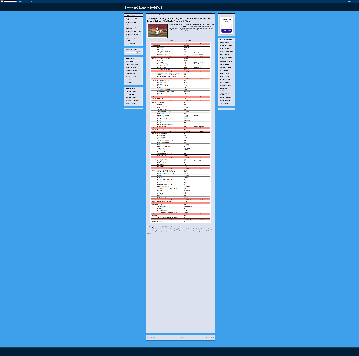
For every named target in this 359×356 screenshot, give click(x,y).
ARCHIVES (129, 82)
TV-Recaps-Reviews (143, 7)
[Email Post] (180, 227)
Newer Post (151, 338)
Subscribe (227, 31)
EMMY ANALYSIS (131, 74)
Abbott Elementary (157, 229)
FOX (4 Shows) (224, 64)
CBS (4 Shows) (224, 54)
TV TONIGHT (130, 79)
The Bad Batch (178, 231)
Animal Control (182, 229)
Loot (209, 229)
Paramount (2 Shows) (224, 89)
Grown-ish (204, 229)
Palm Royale (160, 231)
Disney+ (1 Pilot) (131, 97)
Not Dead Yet (151, 231)
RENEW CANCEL (131, 68)
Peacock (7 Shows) (226, 97)
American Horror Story (170, 229)
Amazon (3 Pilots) (131, 91)
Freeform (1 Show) (225, 67)
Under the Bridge (205, 231)
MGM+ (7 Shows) (225, 79)
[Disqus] (180, 260)
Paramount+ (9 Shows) (224, 93)
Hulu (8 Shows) (225, 76)
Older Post (210, 338)
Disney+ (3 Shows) (226, 61)
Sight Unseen (169, 231)
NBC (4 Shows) (224, 82)
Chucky (190, 229)
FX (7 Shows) (224, 70)
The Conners (188, 231)
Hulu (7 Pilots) (130, 103)
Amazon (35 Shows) (226, 45)
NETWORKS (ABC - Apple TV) (132, 18)
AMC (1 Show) (224, 48)
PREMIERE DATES (131, 71)
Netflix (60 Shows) (225, 85)
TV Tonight (196, 231)
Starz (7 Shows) (225, 100)
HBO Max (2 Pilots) (132, 100)
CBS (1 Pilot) (130, 94)
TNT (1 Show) (224, 103)
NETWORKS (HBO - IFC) (133, 31)
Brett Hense (157, 227)
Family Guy (196, 229)
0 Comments (173, 227)
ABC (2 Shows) (224, 42)
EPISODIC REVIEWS (132, 65)
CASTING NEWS (131, 77)
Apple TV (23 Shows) (226, 51)
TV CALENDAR (130, 43)
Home (181, 338)
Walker (149, 233)
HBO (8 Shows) (224, 73)
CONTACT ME (130, 62)
